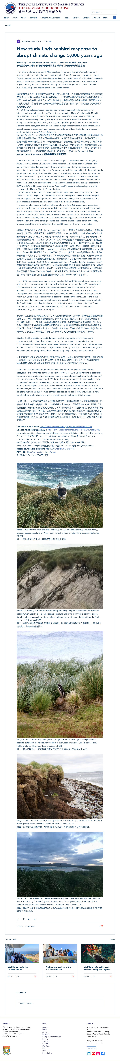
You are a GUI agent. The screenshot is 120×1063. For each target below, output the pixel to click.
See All (112, 939)
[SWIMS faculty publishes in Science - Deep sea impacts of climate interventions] (98, 953)
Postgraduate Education (51, 1037)
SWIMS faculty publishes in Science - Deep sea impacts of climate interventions (97, 968)
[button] (114, 17)
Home (44, 1027)
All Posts (8, 25)
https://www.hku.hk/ (10, 1036)
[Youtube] (93, 1053)
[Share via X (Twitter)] (23, 919)
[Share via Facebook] (18, 919)
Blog (44, 1048)
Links (44, 1051)
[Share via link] (35, 919)
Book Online (47, 1053)
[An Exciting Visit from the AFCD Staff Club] (60, 953)
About (44, 1032)
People (45, 1039)
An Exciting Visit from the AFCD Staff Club (58, 968)
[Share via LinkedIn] (29, 919)
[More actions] (102, 41)
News (44, 1030)
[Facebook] (103, 1053)
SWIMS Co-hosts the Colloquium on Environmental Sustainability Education (22, 968)
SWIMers (45, 1046)
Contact (45, 1044)
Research (45, 1034)
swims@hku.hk (97, 1043)
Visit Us (45, 1041)
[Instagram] (98, 1053)
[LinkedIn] (88, 1053)
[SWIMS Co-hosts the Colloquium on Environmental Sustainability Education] (22, 953)
